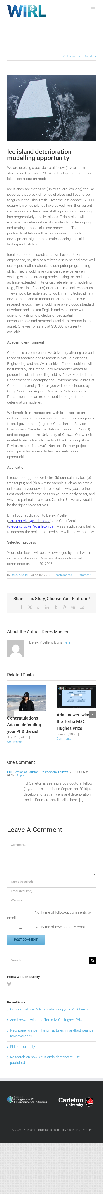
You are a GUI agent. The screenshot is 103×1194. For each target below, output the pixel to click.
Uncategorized (63, 575)
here (66, 642)
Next (88, 56)
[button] (10, 714)
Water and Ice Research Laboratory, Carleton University (57, 1130)
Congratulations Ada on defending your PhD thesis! (24, 724)
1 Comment (83, 575)
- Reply (19, 775)
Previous (73, 56)
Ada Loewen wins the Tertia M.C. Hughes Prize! (73, 721)
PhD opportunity (22, 1046)
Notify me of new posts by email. (60, 927)
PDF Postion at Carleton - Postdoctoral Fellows (37, 772)
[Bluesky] (9, 984)
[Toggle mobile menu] (93, 7)
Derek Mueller (19, 575)
